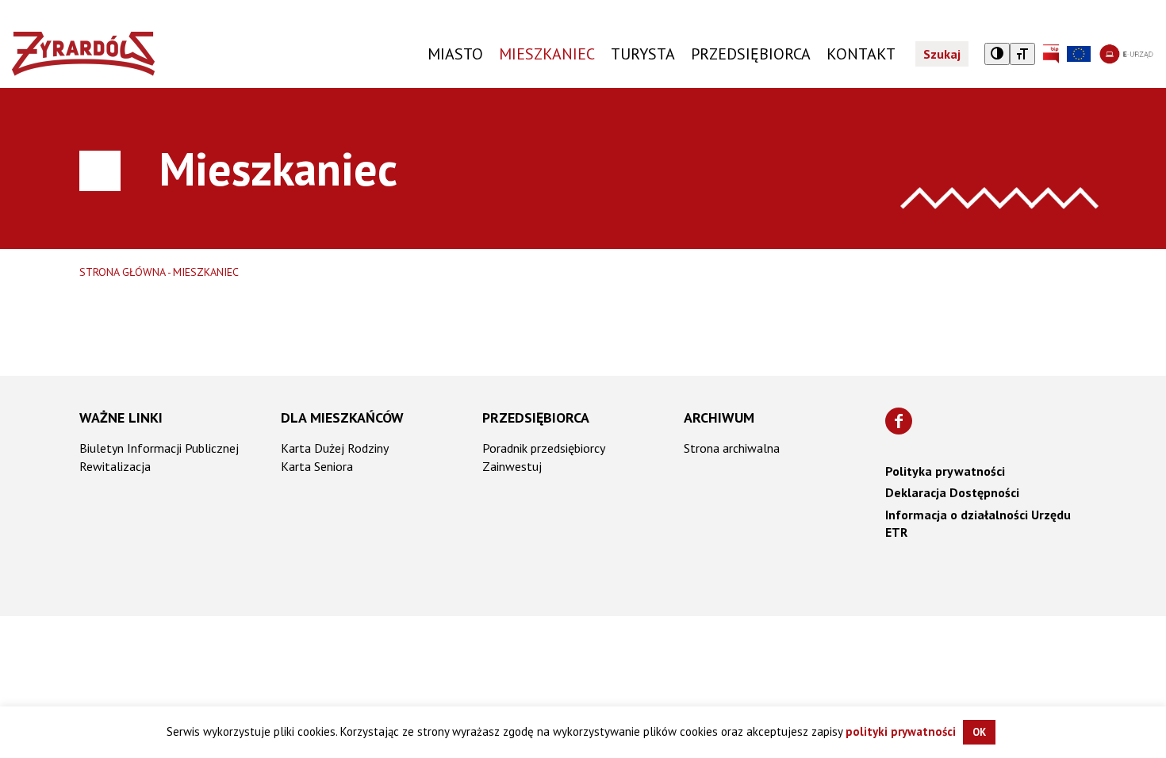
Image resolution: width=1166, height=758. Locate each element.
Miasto (455, 54)
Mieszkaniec (547, 54)
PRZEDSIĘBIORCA (751, 54)
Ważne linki (121, 417)
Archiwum (719, 417)
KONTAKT (861, 54)
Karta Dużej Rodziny (335, 448)
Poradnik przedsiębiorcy (543, 448)
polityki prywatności (901, 731)
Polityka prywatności (945, 471)
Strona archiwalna (732, 448)
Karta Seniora (317, 466)
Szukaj (942, 54)
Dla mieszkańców (342, 417)
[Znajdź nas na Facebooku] (898, 421)
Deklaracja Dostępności (952, 492)
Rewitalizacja (115, 466)
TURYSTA (643, 54)
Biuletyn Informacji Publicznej (159, 448)
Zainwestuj (512, 466)
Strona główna (122, 272)
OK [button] (979, 732)
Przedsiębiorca (535, 417)
